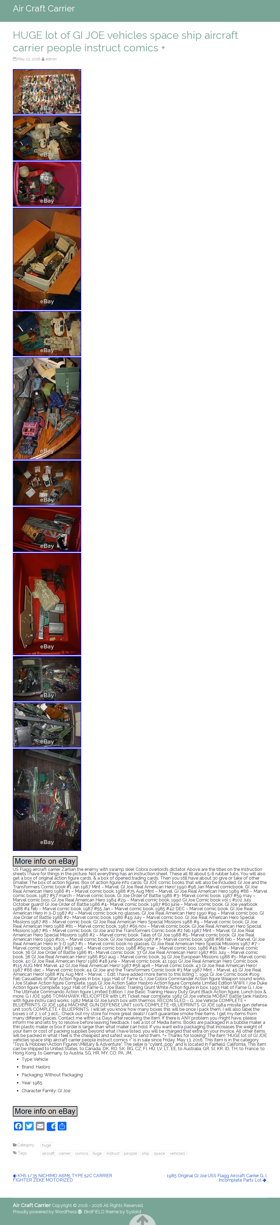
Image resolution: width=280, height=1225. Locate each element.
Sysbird (133, 1211)
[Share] (51, 1126)
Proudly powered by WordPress (45, 1211)
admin (51, 59)
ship (145, 1153)
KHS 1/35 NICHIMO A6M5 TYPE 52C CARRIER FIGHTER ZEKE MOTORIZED (62, 1178)
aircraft (48, 1153)
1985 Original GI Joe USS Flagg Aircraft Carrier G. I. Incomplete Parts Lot (217, 1178)
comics (81, 1153)
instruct (112, 1153)
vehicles (177, 1153)
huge (46, 1145)
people (130, 1153)
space (159, 1153)
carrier (65, 1153)
